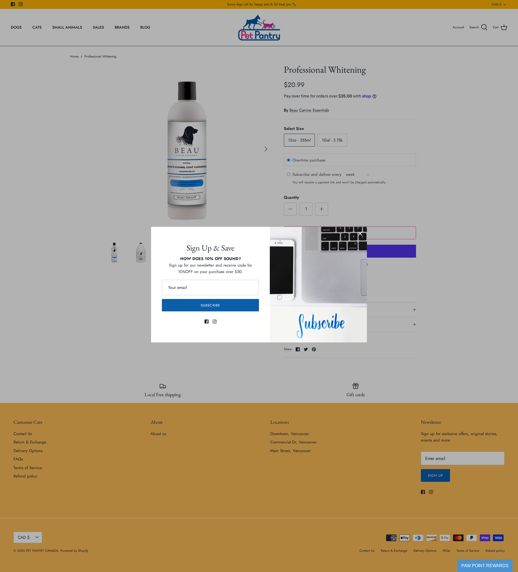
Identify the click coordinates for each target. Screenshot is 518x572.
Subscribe (210, 305)
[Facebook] (207, 321)
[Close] (360, 234)
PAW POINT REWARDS (485, 565)
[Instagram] (215, 321)
